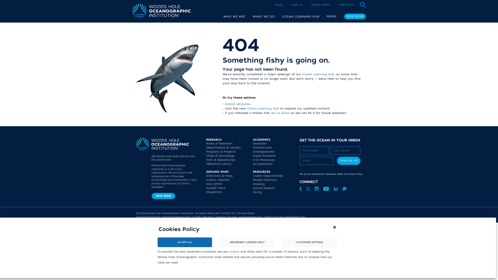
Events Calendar (218, 180)
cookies (233, 252)
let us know (280, 113)
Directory (346, 4)
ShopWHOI (214, 192)
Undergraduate (263, 152)
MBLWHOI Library (218, 164)
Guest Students (264, 156)
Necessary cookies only (247, 242)
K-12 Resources (263, 160)
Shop (278, 4)
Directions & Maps (219, 176)
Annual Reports (264, 188)
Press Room (320, 4)
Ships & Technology (220, 156)
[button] (335, 227)
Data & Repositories (220, 160)
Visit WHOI (214, 184)
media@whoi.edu (295, 217)
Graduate (259, 143)
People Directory (265, 180)
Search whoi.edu (237, 104)
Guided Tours (215, 188)
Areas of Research (219, 143)
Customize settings (309, 242)
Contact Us (228, 213)
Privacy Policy (355, 174)
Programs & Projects (221, 152)
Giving (257, 192)
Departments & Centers (223, 148)
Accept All (184, 242)
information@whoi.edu (176, 217)
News (332, 16)
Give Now (355, 16)
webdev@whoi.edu (250, 217)
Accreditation (263, 164)
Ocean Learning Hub (318, 74)
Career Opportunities (268, 176)
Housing (259, 184)
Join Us (296, 4)
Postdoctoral (262, 148)
